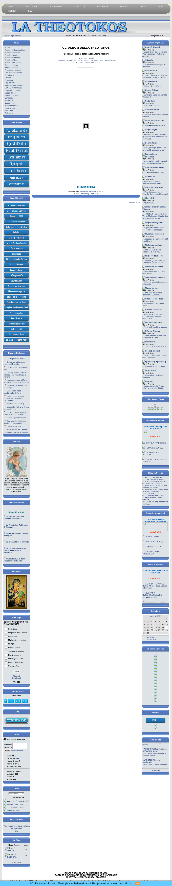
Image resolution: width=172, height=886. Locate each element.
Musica (154, 288)
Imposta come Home (15, 804)
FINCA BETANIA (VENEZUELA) (150, 547)
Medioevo (158, 256)
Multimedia (160, 277)
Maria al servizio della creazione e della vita (151, 251)
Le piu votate (83, 60)
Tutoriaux (155, 771)
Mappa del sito (10, 93)
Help (80, 62)
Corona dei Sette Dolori (154, 495)
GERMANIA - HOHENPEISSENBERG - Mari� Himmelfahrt (152, 589)
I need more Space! (92, 62)
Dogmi (154, 130)
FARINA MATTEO (153, 461)
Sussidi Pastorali (11, 105)
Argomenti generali (12, 53)
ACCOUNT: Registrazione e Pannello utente (154, 749)
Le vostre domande (12, 90)
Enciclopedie (10, 75)
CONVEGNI (152, 640)
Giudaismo (160, 167)
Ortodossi (158, 299)
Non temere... (150, 493)
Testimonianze (10, 108)
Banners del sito (11, 65)
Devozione (159, 120)
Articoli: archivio (11, 55)
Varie (151, 381)
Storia (153, 370)
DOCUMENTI (103, 6)
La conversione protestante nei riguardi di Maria (154, 337)
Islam (152, 177)
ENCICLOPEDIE (55, 6)
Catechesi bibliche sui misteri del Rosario (14, 363)
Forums (8, 78)
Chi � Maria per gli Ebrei (154, 172)
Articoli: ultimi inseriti (13, 63)
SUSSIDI (142, 6)
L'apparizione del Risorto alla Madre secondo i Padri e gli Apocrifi (154, 54)
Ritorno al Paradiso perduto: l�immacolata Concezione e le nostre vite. (154, 136)
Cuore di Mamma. (14, 426)
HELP (30, 11)
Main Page (83, 58)
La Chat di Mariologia (13, 88)
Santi (152, 342)
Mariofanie (159, 234)
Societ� (156, 351)
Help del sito (10, 83)
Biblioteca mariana (12, 68)
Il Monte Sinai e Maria (152, 86)
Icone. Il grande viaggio (16, 418)
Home (7, 47)
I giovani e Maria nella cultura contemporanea (154, 356)
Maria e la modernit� (15, 404)
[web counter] (16, 703)
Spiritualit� (161, 362)
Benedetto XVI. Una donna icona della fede (16, 408)
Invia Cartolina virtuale (14, 85)
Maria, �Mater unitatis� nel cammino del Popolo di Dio (154, 162)
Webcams (9, 113)
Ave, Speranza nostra (153, 477)
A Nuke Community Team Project (86, 194)
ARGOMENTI (31, 6)
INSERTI (123, 6)
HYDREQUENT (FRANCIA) (156, 553)
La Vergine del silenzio (16, 359)
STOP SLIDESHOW (86, 187)
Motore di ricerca (11, 95)
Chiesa (154, 90)
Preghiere (158, 322)
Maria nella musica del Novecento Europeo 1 (152, 294)
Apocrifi (156, 47)
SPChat (16, 862)
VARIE (161, 6)
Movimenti (159, 267)
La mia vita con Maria (153, 483)
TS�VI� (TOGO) (153, 541)
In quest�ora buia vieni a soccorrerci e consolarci (153, 229)
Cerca (74, 62)
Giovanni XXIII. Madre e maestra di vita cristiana (15, 413)
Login (6, 36)
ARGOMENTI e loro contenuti (155, 759)
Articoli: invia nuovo (12, 58)
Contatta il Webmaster (16, 807)
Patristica (157, 310)
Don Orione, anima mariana (155, 346)
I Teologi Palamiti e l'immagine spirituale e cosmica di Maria (154, 76)
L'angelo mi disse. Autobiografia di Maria (13, 392)
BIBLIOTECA (79, 6)
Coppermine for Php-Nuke (89, 192)
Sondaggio (9, 98)
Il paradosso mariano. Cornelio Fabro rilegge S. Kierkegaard (14, 398)
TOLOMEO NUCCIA (154, 442)
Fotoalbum (9, 80)
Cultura (155, 110)
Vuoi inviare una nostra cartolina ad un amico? (17, 827)
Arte (151, 60)
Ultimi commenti (97, 60)
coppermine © (135, 202)
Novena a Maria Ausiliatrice (156, 481)
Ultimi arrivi (71, 60)
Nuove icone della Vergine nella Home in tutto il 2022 (153, 387)
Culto (152, 101)
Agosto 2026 (155, 616)
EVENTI (150, 638)
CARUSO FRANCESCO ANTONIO (154, 455)
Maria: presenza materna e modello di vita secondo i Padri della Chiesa (154, 316)
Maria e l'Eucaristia (151, 106)
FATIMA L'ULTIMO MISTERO (151, 448)
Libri (151, 198)
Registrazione (15, 36)
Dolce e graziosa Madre (154, 479)
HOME (11, 6)
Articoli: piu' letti (11, 60)
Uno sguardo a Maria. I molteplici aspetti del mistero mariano (15, 375)
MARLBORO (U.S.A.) (154, 536)
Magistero (158, 223)
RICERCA (12, 11)
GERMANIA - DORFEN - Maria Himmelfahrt (154, 598)
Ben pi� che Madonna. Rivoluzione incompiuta (15, 422)
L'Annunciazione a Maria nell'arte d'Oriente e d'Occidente (16, 381)
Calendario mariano (12, 70)
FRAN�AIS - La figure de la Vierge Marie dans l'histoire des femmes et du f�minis (155, 216)
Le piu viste (60, 60)
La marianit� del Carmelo (154, 366)
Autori (154, 71)
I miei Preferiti (110, 60)
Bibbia (154, 81)
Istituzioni (158, 187)
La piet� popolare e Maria (154, 125)
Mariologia (159, 245)
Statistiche (9, 100)
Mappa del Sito (13, 810)
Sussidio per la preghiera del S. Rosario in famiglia (155, 490)
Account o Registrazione (15, 50)
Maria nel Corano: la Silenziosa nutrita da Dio (152, 182)
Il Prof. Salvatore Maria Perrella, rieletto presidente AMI (155, 193)
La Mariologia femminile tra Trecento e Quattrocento (153, 262)
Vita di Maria (149, 203)
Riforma (156, 331)
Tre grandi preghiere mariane (155, 327)
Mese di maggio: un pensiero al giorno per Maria (155, 486)
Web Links (9, 110)
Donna (154, 143)
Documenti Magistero (13, 73)
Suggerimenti (10, 103)
